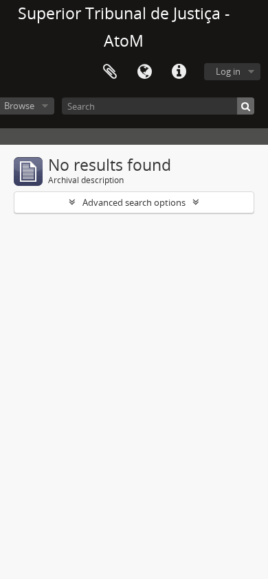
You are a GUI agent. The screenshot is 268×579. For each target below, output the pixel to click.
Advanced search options (134, 202)
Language (144, 72)
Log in (228, 71)
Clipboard (110, 72)
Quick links (178, 72)
